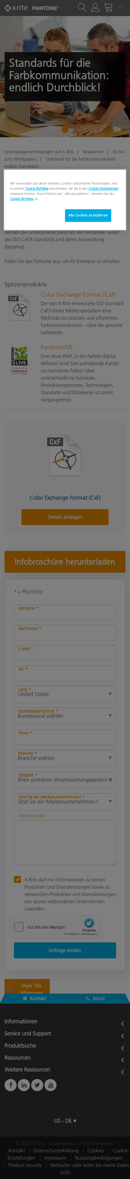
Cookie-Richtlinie (37, 188)
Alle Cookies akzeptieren (88, 215)
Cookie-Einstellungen (104, 188)
